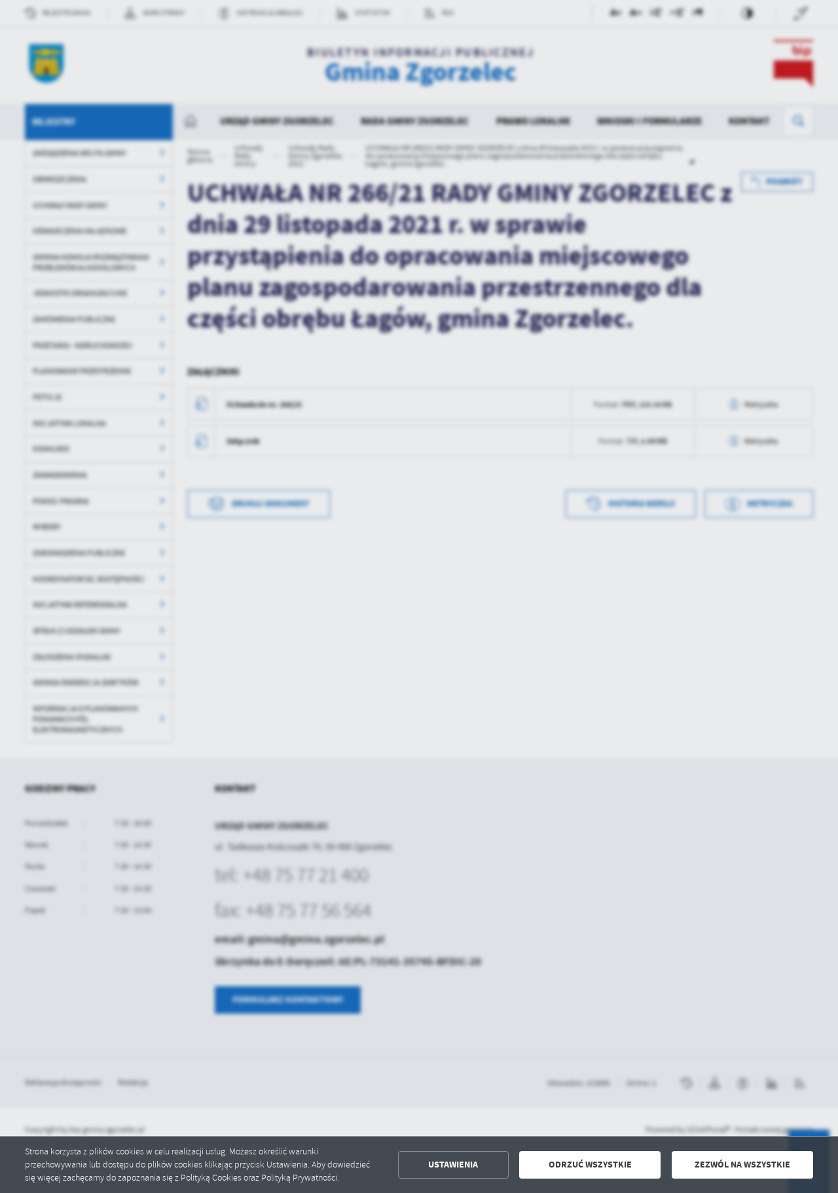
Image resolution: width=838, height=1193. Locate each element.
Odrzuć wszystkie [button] (590, 1164)
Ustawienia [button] (453, 1164)
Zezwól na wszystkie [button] (742, 1164)
